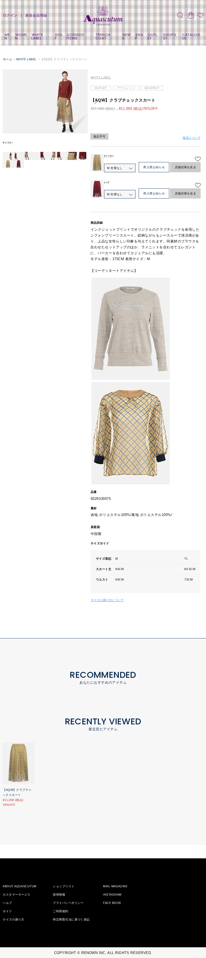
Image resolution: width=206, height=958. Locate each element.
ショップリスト (63, 886)
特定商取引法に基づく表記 (71, 919)
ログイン (10, 15)
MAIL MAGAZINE (115, 886)
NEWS (126, 36)
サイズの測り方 (13, 919)
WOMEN (21, 36)
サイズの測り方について (107, 600)
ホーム (7, 59)
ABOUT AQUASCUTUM (19, 886)
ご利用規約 (60, 911)
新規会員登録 (36, 15)
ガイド (7, 911)
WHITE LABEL (37, 36)
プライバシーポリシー (68, 902)
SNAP (139, 36)
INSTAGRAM (112, 894)
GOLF (59, 36)
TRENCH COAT (102, 36)
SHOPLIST (169, 36)
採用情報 (59, 894)
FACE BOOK (112, 902)
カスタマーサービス (16, 894)
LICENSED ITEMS (75, 36)
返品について (192, 137)
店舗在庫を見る (185, 167)
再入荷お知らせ (154, 167)
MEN (7, 36)
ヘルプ (7, 902)
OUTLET (152, 36)
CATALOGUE (191, 36)
